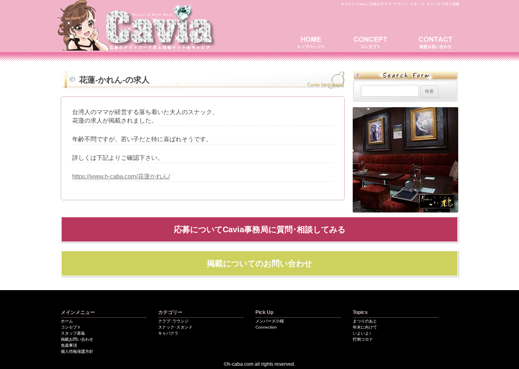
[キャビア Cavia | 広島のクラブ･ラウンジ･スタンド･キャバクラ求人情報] (138, 47)
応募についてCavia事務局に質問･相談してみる (259, 229)
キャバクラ (168, 333)
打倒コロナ (363, 339)
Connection (266, 327)
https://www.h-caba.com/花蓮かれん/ (121, 176)
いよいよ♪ (362, 333)
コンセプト (373, 41)
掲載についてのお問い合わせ (259, 263)
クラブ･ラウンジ (173, 321)
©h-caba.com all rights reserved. (259, 364)
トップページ (314, 41)
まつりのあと (365, 321)
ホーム (67, 321)
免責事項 (69, 345)
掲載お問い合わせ (433, 41)
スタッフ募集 (73, 333)
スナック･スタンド (175, 327)
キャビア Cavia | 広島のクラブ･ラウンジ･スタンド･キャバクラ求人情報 (400, 4)
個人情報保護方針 (77, 351)
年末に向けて (365, 327)
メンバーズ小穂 (269, 321)
